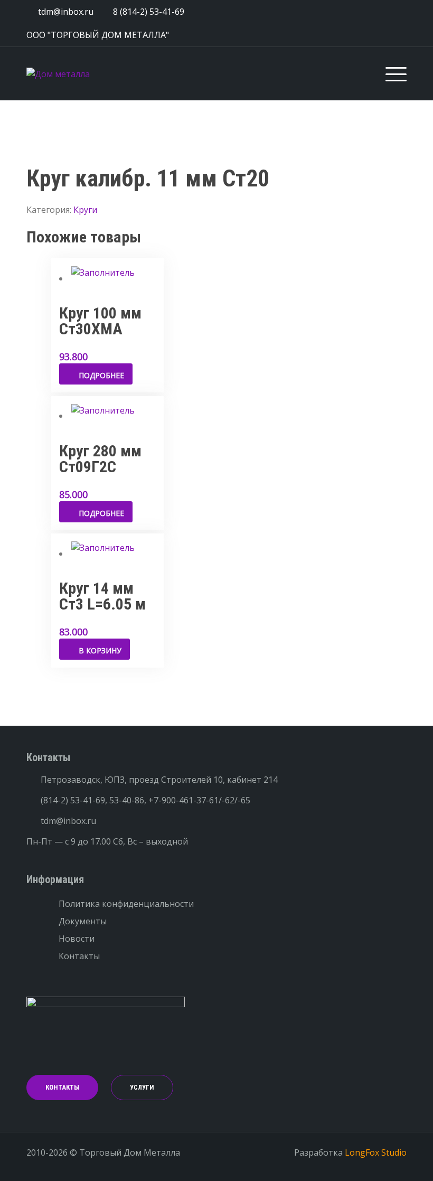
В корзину (100, 650)
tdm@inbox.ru (68, 821)
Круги (85, 209)
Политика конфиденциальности (126, 904)
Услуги (142, 1087)
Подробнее (101, 375)
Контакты (79, 956)
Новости (77, 938)
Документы (83, 921)
